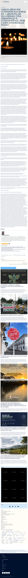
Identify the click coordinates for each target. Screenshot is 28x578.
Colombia (4, 534)
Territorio (2, 528)
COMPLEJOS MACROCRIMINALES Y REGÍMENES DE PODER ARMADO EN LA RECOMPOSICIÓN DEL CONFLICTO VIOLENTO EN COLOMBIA (13, 405)
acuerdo (3, 531)
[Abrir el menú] (25, 2)
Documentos (9, 535)
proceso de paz (14, 541)
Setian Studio (12, 576)
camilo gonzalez (4, 532)
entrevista (23, 535)
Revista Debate (3, 527)
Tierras (7, 543)
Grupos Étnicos (3, 516)
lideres (7, 540)
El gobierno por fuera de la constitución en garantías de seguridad (18, 264)
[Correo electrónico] (9, 243)
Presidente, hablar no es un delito (12, 315)
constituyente (14, 534)
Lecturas (3, 540)
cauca (12, 532)
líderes (11, 540)
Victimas (11, 543)
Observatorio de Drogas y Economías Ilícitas (20, 56)
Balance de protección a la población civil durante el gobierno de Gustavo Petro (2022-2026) (13, 429)
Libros (2, 520)
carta (9, 532)
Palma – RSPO (3, 525)
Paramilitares (16, 540)
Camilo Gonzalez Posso (5, 235)
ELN (17, 535)
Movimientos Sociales (4, 522)
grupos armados (22, 537)
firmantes (6, 537)
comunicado (9, 534)
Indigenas (15, 538)
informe (19, 538)
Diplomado (4, 535)
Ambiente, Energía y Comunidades (5, 511)
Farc (3, 537)
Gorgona (17, 537)
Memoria (2, 521)
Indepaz (6, 576)
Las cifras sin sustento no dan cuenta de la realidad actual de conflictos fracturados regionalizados (13, 249)
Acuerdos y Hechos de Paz (5, 56)
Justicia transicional (3, 519)
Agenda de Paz (9, 531)
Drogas (14, 535)
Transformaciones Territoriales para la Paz (7, 529)
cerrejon (16, 532)
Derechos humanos (22, 534)
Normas (11, 56)
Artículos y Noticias (3, 512)
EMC (19, 535)
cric (17, 534)
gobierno (14, 537)
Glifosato (10, 537)
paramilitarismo (22, 540)
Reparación (3, 543)
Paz (3, 542)
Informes (2, 518)
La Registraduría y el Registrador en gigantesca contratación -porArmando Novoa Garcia (13, 260)
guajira (3, 538)
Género (2, 515)
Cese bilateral (20, 532)
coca (24, 532)
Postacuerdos (3, 57)
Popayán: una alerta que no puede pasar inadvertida (14, 356)
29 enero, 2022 (2, 258)
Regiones (2, 526)
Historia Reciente (3, 517)
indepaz (10, 538)
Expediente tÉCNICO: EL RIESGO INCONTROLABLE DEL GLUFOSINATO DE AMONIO (12, 286)
